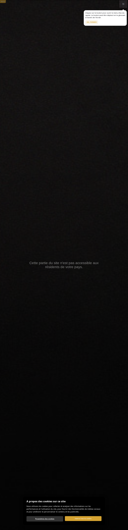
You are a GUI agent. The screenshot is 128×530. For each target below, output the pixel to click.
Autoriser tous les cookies (83, 518)
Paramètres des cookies (44, 519)
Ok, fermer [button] (92, 22)
